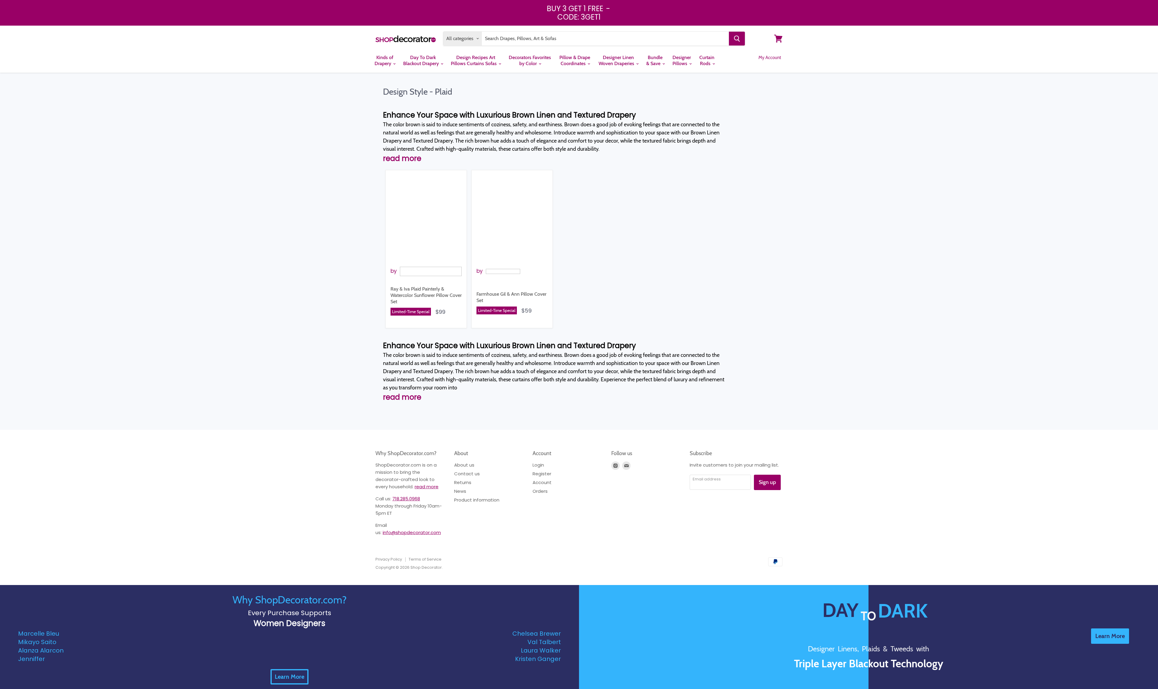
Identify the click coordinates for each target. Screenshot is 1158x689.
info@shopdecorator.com (412, 532)
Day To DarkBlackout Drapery (421, 60)
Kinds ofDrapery (384, 60)
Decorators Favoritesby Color (530, 60)
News (460, 491)
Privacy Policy (388, 559)
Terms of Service (425, 559)
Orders (540, 491)
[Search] (737, 39)
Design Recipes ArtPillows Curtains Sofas (474, 60)
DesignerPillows (681, 60)
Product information (476, 500)
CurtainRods (706, 60)
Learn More (289, 676)
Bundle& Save (654, 60)
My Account (769, 57)
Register (542, 473)
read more (426, 486)
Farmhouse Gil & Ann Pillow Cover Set (511, 297)
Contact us (467, 473)
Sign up (767, 482)
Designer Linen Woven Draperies (617, 60)
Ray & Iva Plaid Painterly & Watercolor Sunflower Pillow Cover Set (426, 295)
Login (538, 465)
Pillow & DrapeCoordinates (574, 60)
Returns (462, 482)
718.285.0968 (406, 499)
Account (542, 482)
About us (464, 465)
